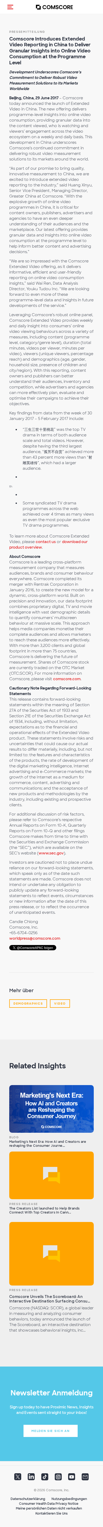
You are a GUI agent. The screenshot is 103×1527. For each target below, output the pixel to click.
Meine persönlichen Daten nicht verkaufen (49, 1508)
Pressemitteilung (27, 32)
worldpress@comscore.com (34, 938)
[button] (10, 7)
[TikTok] (44, 1478)
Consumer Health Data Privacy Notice (48, 1504)
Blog (14, 1137)
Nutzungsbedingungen (69, 1499)
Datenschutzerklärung (28, 1499)
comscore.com (67, 679)
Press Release (23, 1204)
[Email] (85, 1478)
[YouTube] (71, 1478)
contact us (46, 541)
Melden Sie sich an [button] (50, 1431)
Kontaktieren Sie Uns (51, 1513)
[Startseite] (54, 7)
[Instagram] (58, 1478)
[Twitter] (17, 1478)
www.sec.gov (51, 853)
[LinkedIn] (31, 1478)
